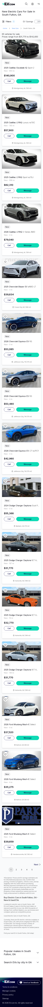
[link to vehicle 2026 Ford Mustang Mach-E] (21, 706)
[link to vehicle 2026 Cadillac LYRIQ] (21, 213)
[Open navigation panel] (39, 4)
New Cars (15, 28)
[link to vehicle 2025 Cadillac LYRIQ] (21, 104)
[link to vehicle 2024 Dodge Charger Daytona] (21, 487)
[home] (13, 4)
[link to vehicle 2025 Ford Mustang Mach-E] (21, 815)
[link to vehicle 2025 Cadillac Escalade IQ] (21, 49)
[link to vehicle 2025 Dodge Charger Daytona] (21, 542)
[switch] (37, 21)
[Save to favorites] (5, 43)
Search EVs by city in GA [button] (18, 962)
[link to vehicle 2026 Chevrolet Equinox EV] (21, 323)
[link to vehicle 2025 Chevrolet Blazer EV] (21, 268)
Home (5, 28)
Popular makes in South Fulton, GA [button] (17, 953)
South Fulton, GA (29, 28)
